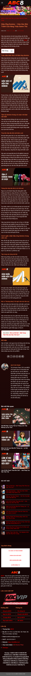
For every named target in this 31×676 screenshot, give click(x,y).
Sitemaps (5, 647)
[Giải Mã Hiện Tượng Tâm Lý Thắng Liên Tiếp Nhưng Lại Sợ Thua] (15, 416)
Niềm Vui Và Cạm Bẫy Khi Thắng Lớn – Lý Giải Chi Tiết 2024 (17, 507)
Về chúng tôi (21, 611)
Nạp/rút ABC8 (7, 614)
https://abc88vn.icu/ (14, 642)
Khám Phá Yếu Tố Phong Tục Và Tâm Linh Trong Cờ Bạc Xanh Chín (17, 527)
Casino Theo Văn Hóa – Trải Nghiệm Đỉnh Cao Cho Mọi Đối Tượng (17, 532)
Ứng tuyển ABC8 (7, 620)
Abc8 (25, 40)
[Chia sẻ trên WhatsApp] (8, 356)
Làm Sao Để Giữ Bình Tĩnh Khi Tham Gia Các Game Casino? (17, 512)
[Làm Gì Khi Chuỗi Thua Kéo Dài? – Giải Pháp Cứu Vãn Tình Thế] (15, 461)
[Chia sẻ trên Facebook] (11, 356)
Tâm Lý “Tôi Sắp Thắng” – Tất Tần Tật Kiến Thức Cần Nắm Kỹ (17, 496)
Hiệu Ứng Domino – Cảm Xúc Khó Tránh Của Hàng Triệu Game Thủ (17, 491)
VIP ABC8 (20, 620)
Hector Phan (20, 30)
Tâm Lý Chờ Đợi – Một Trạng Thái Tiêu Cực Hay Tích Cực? (17, 486)
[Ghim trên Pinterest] (20, 356)
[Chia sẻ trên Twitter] (14, 356)
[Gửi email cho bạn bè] (17, 356)
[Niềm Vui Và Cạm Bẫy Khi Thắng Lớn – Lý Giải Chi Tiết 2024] (15, 439)
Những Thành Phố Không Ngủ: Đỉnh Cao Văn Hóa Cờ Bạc (17, 517)
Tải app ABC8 (7, 617)
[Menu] (2, 3)
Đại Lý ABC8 (21, 617)
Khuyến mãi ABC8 (22, 614)
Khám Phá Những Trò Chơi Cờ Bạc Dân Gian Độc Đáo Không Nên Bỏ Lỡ (18, 522)
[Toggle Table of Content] (11, 51)
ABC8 (2, 18)
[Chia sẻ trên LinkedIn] (22, 356)
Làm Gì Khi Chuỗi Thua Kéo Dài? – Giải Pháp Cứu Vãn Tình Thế (16, 501)
